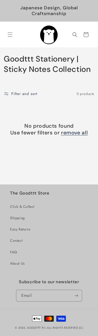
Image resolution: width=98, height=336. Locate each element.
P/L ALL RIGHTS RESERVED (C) (62, 328)
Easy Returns (20, 229)
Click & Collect (22, 206)
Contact (16, 240)
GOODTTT (34, 328)
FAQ (13, 252)
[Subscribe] (76, 296)
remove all (74, 132)
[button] (10, 34)
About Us (17, 263)
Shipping (17, 217)
